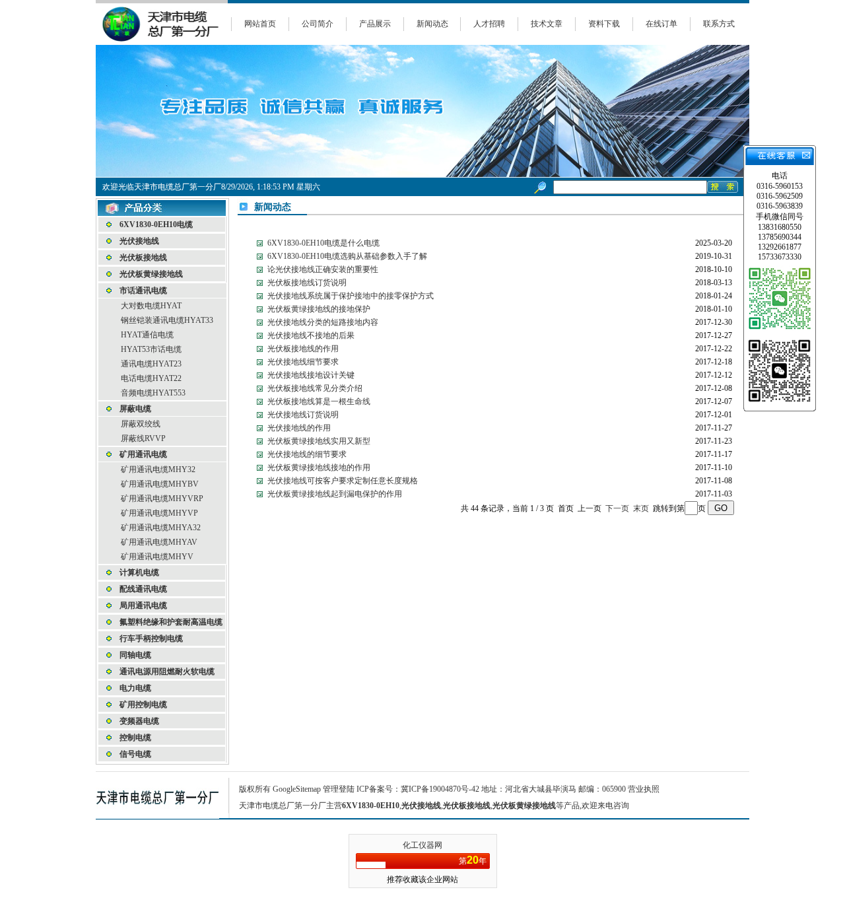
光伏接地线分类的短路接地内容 (322, 322)
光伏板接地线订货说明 (307, 282)
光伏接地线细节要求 (303, 361)
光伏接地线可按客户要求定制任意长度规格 (342, 480)
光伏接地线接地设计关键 (311, 375)
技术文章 (546, 23)
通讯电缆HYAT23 (151, 363)
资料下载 (604, 23)
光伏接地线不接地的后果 (311, 335)
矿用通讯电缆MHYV (157, 556)
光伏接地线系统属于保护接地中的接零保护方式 (350, 295)
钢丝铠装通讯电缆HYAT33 (167, 320)
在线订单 (661, 23)
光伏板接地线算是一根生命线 (318, 401)
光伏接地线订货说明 (303, 414)
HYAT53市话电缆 (151, 349)
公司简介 (317, 23)
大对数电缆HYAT (151, 305)
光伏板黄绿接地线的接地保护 (318, 309)
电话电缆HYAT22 (151, 378)
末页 (641, 508)
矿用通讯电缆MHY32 (158, 469)
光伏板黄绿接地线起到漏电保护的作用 (334, 494)
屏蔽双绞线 (140, 424)
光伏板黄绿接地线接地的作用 (318, 467)
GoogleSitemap (297, 789)
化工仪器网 (422, 845)
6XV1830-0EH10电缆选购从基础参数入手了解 (347, 256)
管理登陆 (339, 789)
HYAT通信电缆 (147, 334)
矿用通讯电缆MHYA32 (161, 527)
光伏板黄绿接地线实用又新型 (318, 441)
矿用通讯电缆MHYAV (159, 542)
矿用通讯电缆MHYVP (159, 513)
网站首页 (260, 23)
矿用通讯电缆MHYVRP (162, 498)
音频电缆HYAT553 (153, 392)
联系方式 (719, 23)
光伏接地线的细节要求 (307, 454)
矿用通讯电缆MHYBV (160, 484)
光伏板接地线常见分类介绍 (314, 388)
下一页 (617, 508)
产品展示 (375, 23)
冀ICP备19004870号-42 (440, 789)
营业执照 (643, 789)
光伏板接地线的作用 (303, 348)
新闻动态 (432, 23)
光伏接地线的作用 (299, 427)
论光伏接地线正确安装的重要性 (322, 269)
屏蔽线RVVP (143, 438)
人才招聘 (489, 23)
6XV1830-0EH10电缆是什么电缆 (323, 243)
